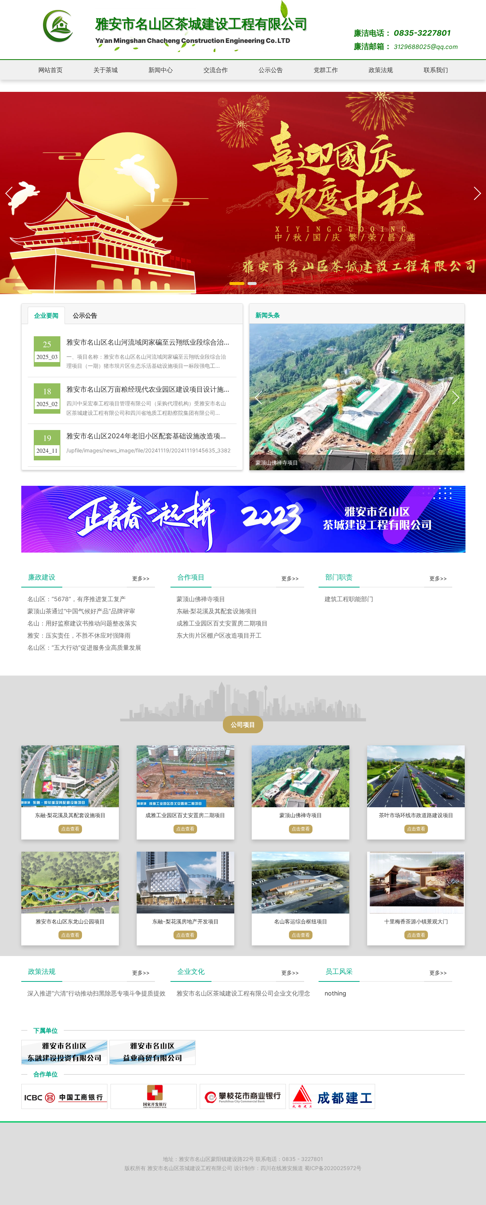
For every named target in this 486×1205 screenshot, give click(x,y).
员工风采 (339, 971)
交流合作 (216, 70)
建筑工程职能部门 (349, 599)
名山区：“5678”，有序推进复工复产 (76, 599)
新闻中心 (160, 70)
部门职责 (339, 577)
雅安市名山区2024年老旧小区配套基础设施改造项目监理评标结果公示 (174, 436)
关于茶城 (105, 70)
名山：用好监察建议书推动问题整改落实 (82, 623)
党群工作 (326, 70)
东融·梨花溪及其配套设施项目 (217, 611)
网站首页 (50, 70)
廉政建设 (41, 577)
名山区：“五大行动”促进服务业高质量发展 (84, 647)
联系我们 (436, 70)
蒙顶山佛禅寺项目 (201, 599)
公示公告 (271, 70)
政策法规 (381, 70)
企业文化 (191, 971)
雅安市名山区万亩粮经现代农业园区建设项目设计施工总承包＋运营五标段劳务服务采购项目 (206, 389)
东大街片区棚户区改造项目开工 (219, 635)
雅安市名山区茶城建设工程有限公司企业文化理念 (243, 993)
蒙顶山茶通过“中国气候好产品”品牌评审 (81, 611)
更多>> (141, 578)
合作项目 (191, 577)
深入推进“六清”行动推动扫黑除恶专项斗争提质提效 (96, 993)
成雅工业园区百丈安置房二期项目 (222, 623)
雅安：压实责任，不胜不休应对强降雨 (79, 635)
